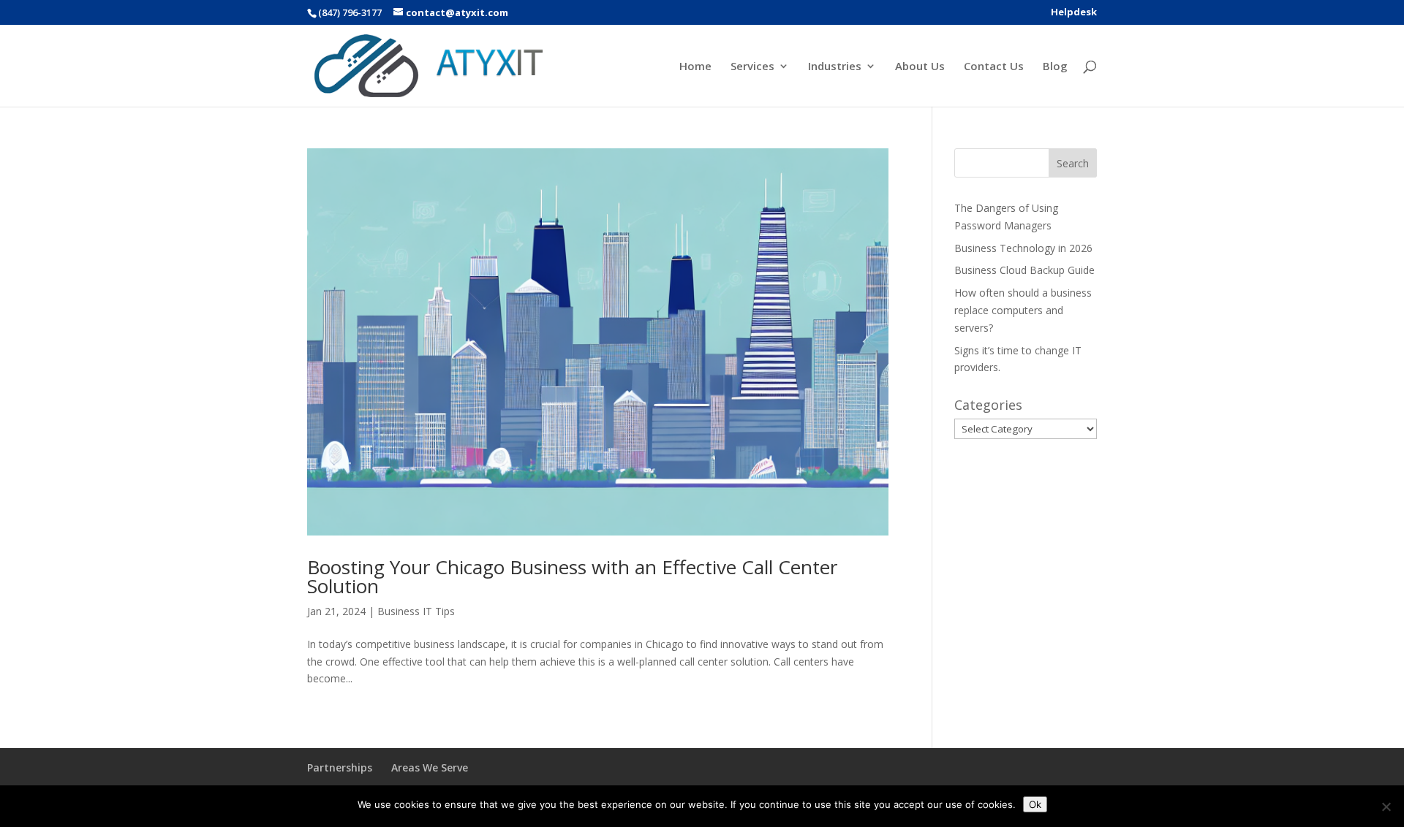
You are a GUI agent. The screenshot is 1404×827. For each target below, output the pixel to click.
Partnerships (339, 767)
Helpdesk (1074, 12)
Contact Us (994, 67)
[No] (1385, 806)
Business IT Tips (416, 611)
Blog (1055, 67)
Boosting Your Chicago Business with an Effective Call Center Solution (572, 576)
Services (752, 67)
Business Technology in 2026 (1023, 248)
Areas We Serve (429, 767)
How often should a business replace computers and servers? (1023, 310)
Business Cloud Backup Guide (1024, 270)
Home (695, 67)
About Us (920, 67)
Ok (1035, 804)
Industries (834, 67)
